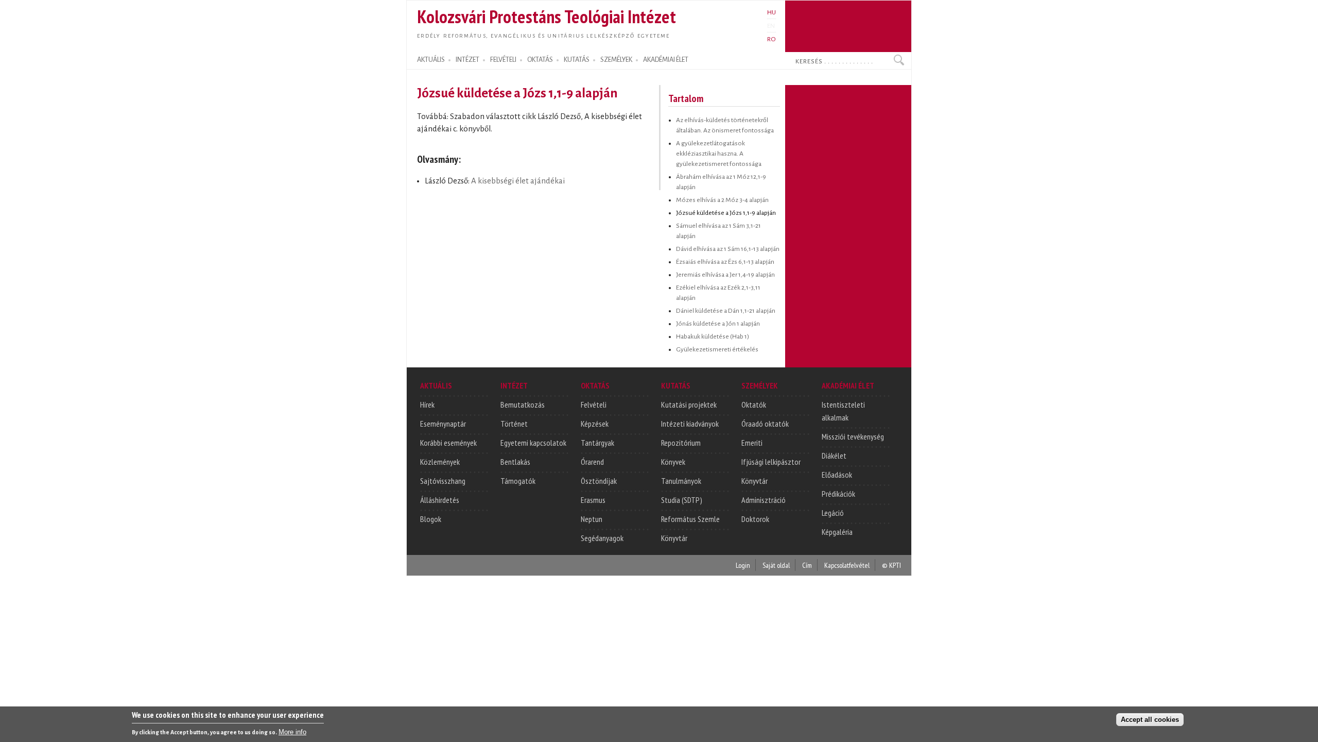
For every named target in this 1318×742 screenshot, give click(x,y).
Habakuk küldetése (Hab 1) (712, 336)
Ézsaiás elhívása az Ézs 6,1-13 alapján (725, 261)
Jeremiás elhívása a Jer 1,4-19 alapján (725, 274)
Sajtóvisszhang (442, 481)
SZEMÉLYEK (616, 59)
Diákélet (834, 455)
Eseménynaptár (443, 423)
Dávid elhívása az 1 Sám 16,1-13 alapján (727, 248)
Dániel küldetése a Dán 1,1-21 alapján (725, 310)
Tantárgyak (597, 442)
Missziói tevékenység (853, 436)
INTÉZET (467, 59)
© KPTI (891, 565)
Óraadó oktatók (765, 423)
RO (771, 39)
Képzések (595, 423)
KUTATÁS (576, 59)
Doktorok (755, 519)
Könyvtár (674, 538)
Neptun (591, 519)
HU (771, 12)
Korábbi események (448, 442)
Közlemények (440, 462)
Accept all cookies (1150, 719)
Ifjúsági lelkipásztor (771, 462)
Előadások (837, 474)
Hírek (427, 404)
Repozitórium (681, 442)
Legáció (833, 513)
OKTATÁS (540, 59)
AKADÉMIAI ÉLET (665, 59)
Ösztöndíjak (599, 481)
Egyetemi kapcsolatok (533, 442)
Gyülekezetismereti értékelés (717, 349)
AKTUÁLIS (431, 59)
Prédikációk (838, 493)
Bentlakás (515, 462)
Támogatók (517, 481)
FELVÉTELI (503, 59)
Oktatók (753, 404)
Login (743, 565)
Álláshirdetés (439, 500)
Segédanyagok (602, 538)
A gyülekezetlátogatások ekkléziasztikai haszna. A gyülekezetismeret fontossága (718, 153)
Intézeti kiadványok (690, 423)
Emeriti (751, 442)
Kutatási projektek (689, 404)
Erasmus (593, 500)
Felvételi (593, 404)
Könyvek (673, 462)
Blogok (430, 519)
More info (292, 732)
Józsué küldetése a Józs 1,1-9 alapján (726, 212)
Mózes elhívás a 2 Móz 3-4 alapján (722, 200)
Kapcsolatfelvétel (847, 565)
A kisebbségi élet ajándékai (518, 181)
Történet (514, 423)
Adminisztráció (763, 500)
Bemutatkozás (522, 404)
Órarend (592, 462)
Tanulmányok (681, 481)
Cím (807, 565)
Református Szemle (690, 519)
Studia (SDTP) (681, 500)
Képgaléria (837, 532)
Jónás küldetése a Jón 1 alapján (718, 323)
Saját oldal (776, 565)
